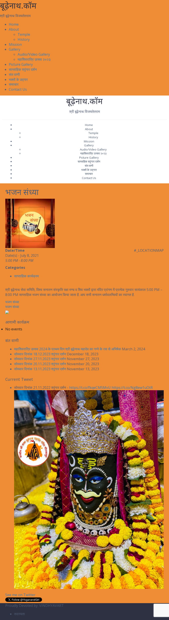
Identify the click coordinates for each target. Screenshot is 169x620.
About (14, 29)
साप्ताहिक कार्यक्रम (26, 276)
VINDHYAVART (51, 605)
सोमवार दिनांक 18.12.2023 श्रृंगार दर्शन (40, 354)
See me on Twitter (20, 594)
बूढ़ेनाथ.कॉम (18, 5)
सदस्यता (19, 613)
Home (14, 24)
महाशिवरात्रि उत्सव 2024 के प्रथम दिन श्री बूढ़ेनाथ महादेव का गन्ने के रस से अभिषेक (67, 349)
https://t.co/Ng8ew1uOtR (132, 387)
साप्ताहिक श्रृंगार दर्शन (23, 69)
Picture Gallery (21, 64)
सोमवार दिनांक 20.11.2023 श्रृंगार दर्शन (40, 363)
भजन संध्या (12, 301)
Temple (24, 34)
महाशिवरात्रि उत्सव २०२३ (34, 59)
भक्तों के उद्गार (18, 79)
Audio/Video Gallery (34, 54)
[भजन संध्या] (30, 223)
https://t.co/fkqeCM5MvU (90, 387)
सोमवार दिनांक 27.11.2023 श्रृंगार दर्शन (40, 358)
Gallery (14, 49)
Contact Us (18, 89)
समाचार (13, 84)
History (24, 39)
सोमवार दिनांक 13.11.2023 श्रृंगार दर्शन (40, 369)
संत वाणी (14, 74)
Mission (15, 44)
